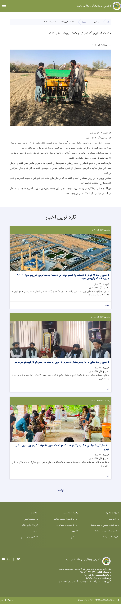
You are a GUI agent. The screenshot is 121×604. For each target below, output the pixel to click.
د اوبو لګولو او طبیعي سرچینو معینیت (105, 525)
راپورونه (35, 531)
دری (1, 600)
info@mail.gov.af (93, 578)
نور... (107, 305)
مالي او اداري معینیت (111, 537)
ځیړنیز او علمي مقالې (30, 525)
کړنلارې (75, 531)
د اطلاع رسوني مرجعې (29, 537)
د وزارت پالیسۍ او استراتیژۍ (68, 525)
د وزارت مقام (114, 519)
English (11, 600)
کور (107, 22)
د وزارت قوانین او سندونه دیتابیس (66, 519)
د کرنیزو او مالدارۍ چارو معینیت (106, 531)
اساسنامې (75, 537)
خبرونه (84, 22)
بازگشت (60, 490)
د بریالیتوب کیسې (31, 519)
